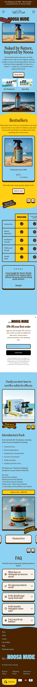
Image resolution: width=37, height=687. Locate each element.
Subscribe (18, 353)
